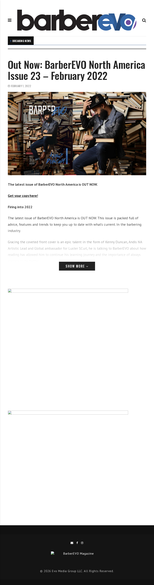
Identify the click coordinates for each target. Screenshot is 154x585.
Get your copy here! (23, 195)
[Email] (72, 542)
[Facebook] (77, 542)
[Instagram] (82, 542)
